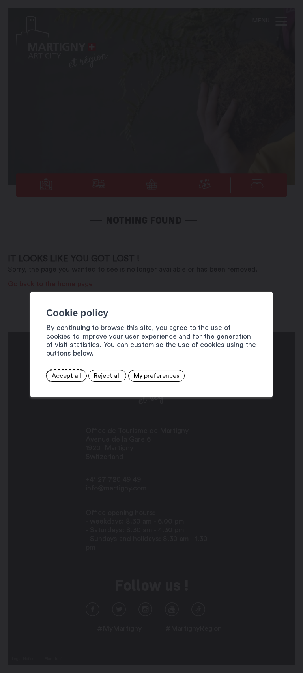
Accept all (66, 376)
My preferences (156, 376)
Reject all (107, 376)
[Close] (265, 283)
